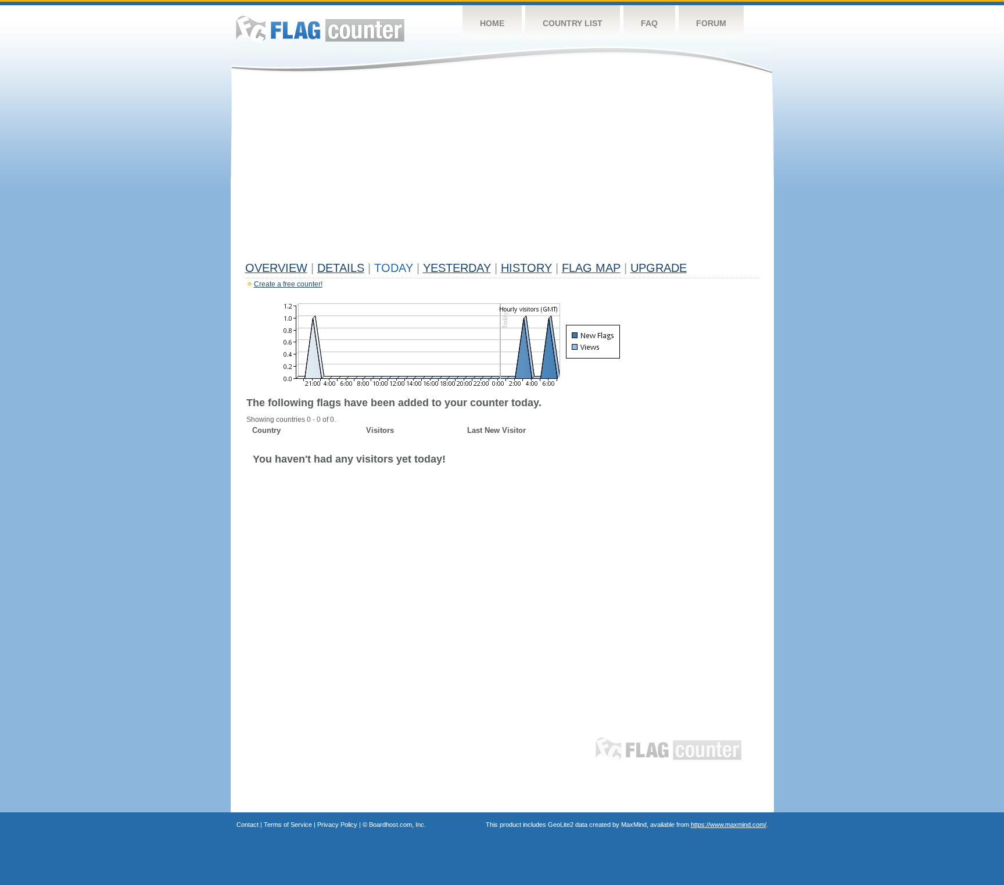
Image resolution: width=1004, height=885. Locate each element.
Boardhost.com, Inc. (397, 824)
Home (492, 23)
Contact (247, 824)
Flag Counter (320, 29)
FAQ (649, 23)
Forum (711, 23)
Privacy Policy (337, 824)
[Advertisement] (502, 169)
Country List (573, 23)
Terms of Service (288, 824)
